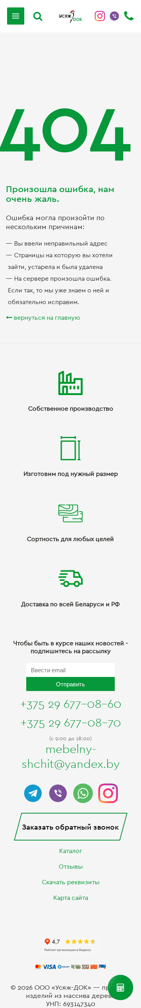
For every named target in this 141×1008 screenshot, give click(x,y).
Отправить (70, 684)
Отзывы (71, 867)
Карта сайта (70, 898)
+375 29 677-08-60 (70, 704)
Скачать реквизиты (70, 882)
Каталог (70, 851)
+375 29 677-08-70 (70, 723)
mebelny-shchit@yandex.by (71, 757)
